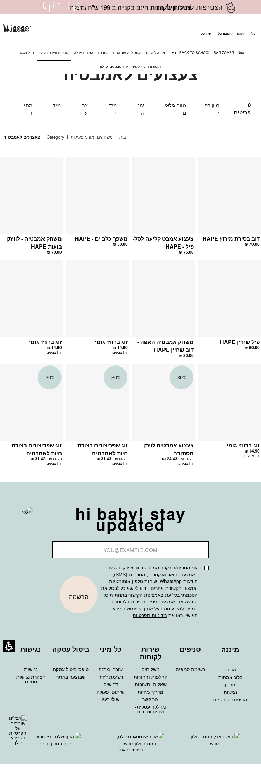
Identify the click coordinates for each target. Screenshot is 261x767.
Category (54, 137)
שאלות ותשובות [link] (151, 684)
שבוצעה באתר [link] (70, 676)
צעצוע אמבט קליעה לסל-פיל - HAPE (163, 242)
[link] (64, 11)
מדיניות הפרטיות (150, 615)
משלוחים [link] (150, 669)
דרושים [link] (110, 684)
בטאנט (125, 749)
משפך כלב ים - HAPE (101, 238)
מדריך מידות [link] (150, 691)
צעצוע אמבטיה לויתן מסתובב (168, 449)
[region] (69, 137)
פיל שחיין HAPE (240, 342)
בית (122, 137)
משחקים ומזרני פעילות (91, 137)
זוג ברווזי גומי (111, 342)
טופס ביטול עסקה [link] (71, 669)
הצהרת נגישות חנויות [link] (31, 679)
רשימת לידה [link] (110, 676)
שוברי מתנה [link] (111, 669)
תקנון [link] (230, 684)
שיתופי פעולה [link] (110, 691)
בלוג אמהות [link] (230, 677)
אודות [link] (230, 669)
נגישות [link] (230, 691)
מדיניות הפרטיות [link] (230, 699)
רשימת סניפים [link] (190, 669)
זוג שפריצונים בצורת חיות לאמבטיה (102, 449)
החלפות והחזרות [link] (151, 676)
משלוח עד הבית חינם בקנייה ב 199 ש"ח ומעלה (130, 7)
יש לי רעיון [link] (110, 699)
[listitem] (229, 205)
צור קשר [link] (150, 699)
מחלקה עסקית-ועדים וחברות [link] (150, 709)
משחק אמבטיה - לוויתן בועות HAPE (34, 242)
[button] (241, 29)
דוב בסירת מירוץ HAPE (231, 238)
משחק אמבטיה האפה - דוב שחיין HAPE (165, 346)
